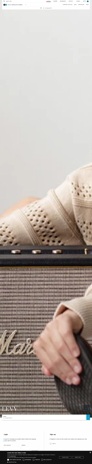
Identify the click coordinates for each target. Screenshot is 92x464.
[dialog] (46, 457)
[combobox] (90, 452)
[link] (85, 1)
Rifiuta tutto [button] (78, 457)
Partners (55, 1)
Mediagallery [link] (81, 4)
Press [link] (87, 4)
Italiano (78, 1)
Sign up (54, 443)
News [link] (75, 4)
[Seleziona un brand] (25, 5)
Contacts (71, 1)
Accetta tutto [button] (65, 457)
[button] (32, 462)
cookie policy (13, 456)
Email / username (7, 445)
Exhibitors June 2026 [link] (67, 4)
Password (23, 445)
